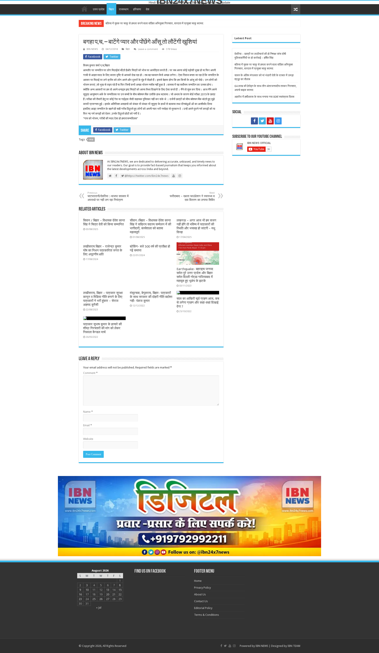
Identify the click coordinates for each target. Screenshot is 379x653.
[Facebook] (254, 120)
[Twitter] (262, 120)
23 (80, 599)
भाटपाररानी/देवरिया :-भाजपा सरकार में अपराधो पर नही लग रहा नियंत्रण (108, 196)
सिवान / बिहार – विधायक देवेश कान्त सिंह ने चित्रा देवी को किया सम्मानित (104, 222)
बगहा (91, 139)
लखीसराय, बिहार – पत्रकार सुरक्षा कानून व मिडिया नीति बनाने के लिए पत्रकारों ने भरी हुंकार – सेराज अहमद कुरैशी (103, 299)
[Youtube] (270, 120)
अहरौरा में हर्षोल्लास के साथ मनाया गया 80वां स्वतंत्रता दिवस (264, 96)
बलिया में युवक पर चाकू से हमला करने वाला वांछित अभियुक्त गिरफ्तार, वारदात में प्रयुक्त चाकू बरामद (154, 23)
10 (87, 589)
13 (107, 589)
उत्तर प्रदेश (98, 9)
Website (88, 439)
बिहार (111, 9)
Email (87, 425)
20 (107, 594)
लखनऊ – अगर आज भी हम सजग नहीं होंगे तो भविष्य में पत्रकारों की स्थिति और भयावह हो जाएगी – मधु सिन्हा (196, 226)
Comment (90, 373)
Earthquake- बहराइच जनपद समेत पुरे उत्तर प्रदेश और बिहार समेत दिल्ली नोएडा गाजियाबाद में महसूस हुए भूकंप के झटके (195, 275)
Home (84, 8)
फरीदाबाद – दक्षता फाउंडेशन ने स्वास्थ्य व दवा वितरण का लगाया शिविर (192, 196)
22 (120, 594)
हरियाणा (137, 9)
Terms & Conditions (206, 614)
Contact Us (201, 601)
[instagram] (278, 120)
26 (100, 599)
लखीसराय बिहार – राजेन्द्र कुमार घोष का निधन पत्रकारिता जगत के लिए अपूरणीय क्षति (102, 250)
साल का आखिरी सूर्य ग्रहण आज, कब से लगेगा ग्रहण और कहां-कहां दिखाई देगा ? (198, 302)
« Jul (98, 607)
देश (147, 9)
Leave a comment (148, 49)
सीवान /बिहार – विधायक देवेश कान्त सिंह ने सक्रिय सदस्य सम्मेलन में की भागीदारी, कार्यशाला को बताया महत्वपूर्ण (150, 226)
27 (107, 599)
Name (88, 411)
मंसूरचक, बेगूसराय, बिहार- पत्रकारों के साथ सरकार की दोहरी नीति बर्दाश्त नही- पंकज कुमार (151, 297)
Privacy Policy (202, 587)
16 (80, 594)
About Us (200, 594)
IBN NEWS (92, 49)
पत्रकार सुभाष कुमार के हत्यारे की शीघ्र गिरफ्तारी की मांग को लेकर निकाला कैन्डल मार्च (102, 328)
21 (113, 594)
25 (93, 599)
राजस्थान (123, 9)
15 (120, 589)
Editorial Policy (203, 608)
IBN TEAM (294, 646)
